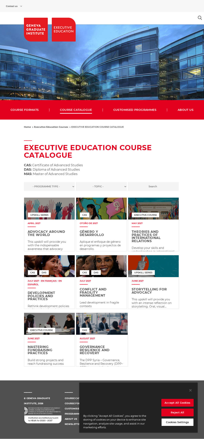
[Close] (190, 390)
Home (27, 127)
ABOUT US (185, 110)
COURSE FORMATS (25, 110)
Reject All (177, 412)
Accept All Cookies (177, 402)
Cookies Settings (177, 422)
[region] (138, 407)
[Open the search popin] (200, 18)
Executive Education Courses (51, 127)
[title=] (36, 30)
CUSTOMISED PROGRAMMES (134, 110)
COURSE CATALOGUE (76, 110)
